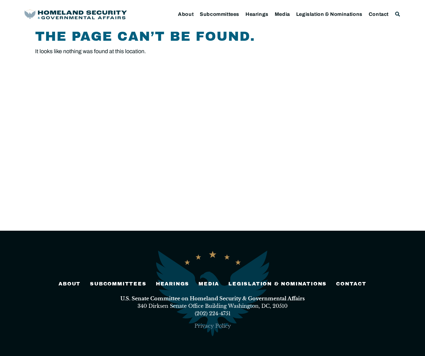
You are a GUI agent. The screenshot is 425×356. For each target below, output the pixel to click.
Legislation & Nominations (329, 14)
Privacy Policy (212, 326)
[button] (398, 14)
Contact (379, 14)
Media (282, 14)
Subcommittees (219, 14)
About (186, 14)
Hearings (257, 14)
